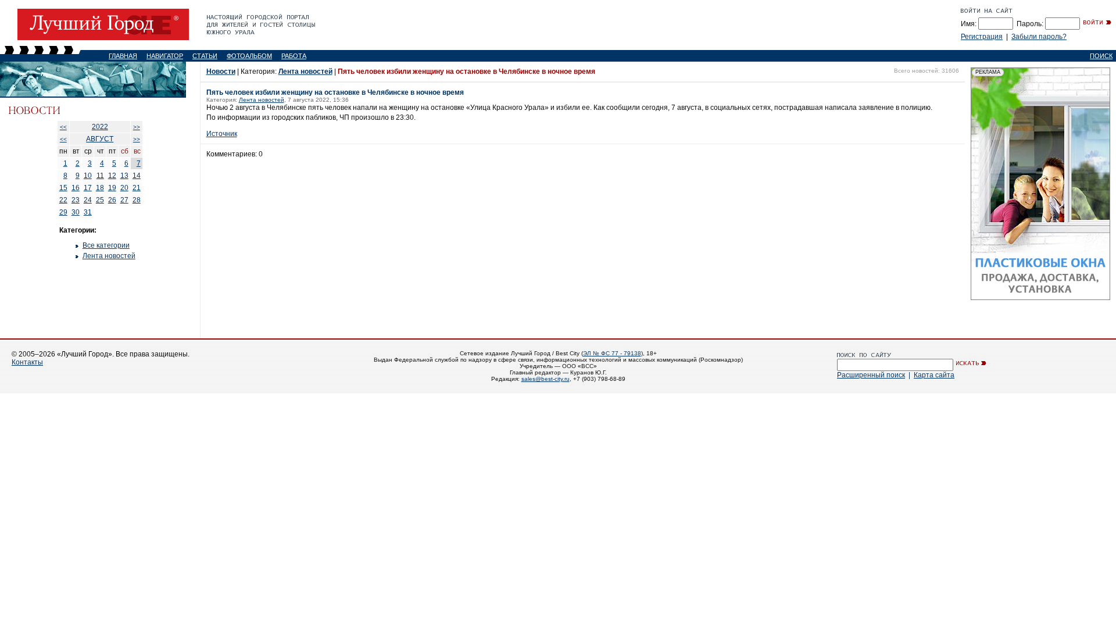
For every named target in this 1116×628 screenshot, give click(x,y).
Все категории (106, 245)
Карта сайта (934, 375)
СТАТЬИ (204, 55)
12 (112, 176)
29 (63, 212)
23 (75, 200)
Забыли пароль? (1039, 37)
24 (88, 200)
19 (112, 188)
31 (88, 212)
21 (137, 188)
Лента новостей (109, 256)
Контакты (27, 362)
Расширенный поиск (871, 375)
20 (124, 188)
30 (75, 212)
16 (75, 188)
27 (124, 200)
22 (63, 200)
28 (137, 200)
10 (88, 176)
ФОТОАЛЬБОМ (249, 55)
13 (124, 176)
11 (100, 176)
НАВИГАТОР (164, 55)
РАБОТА (293, 55)
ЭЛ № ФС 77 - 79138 (612, 353)
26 (112, 200)
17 (88, 188)
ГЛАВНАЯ (123, 55)
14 (137, 176)
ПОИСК (1101, 55)
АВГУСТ (99, 139)
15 (63, 188)
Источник (221, 134)
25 (100, 200)
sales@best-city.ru (545, 379)
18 (100, 188)
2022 (100, 127)
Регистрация (982, 37)
